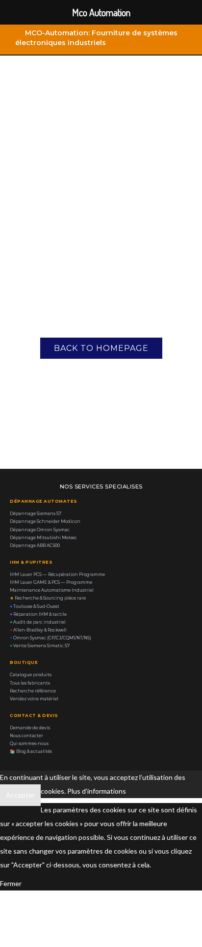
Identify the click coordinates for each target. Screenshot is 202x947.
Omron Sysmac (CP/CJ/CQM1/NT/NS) (50, 637)
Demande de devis (30, 727)
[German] (162, 45)
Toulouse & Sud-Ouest (34, 606)
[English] (137, 45)
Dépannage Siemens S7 (35, 513)
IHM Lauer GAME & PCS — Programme (51, 582)
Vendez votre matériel (34, 698)
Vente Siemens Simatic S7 (40, 645)
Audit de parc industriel (38, 622)
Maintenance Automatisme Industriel (52, 590)
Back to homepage (101, 348)
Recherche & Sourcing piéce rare (48, 598)
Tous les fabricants (30, 683)
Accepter (20, 795)
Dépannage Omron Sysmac (40, 529)
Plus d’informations (96, 791)
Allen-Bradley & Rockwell (38, 630)
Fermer (11, 883)
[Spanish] (175, 45)
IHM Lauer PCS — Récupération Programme (57, 574)
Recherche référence (33, 691)
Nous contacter (26, 735)
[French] (150, 45)
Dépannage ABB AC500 (35, 545)
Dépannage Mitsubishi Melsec (43, 537)
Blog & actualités (31, 751)
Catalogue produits (30, 674)
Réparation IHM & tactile (38, 614)
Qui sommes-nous (29, 743)
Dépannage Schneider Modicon (45, 521)
